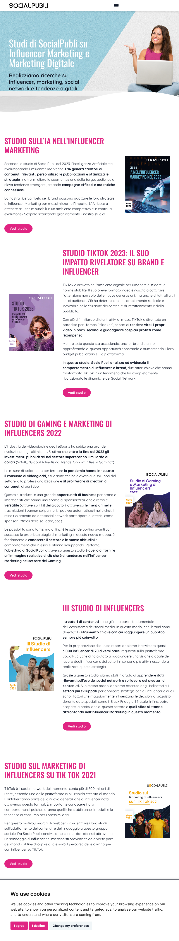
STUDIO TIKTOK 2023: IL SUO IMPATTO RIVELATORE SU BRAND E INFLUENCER (113, 262)
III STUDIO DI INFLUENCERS (103, 607)
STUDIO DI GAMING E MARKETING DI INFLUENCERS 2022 (58, 428)
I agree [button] (19, 925)
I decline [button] (38, 925)
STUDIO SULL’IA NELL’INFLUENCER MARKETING (54, 145)
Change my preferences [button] (71, 925)
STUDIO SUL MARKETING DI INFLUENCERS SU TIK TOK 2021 (50, 770)
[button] (116, 5)
